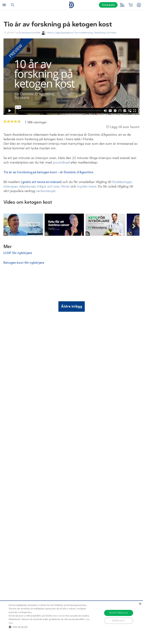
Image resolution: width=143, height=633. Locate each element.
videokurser (27, 186)
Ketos (51, 32)
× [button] (140, 604)
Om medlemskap (83, 32)
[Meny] (4, 4)
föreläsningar (122, 182)
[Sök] (12, 4)
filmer (65, 186)
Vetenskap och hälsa (105, 32)
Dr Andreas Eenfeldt (29, 32)
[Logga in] (138, 4)
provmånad (61, 162)
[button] (49, 627)
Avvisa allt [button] (118, 620)
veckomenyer (45, 191)
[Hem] (71, 5)
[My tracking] (122, 4)
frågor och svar (48, 186)
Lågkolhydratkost (64, 32)
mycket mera (86, 186)
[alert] (71, 616)
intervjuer (10, 186)
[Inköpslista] (130, 4)
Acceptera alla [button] (118, 613)
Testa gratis (108, 4)
